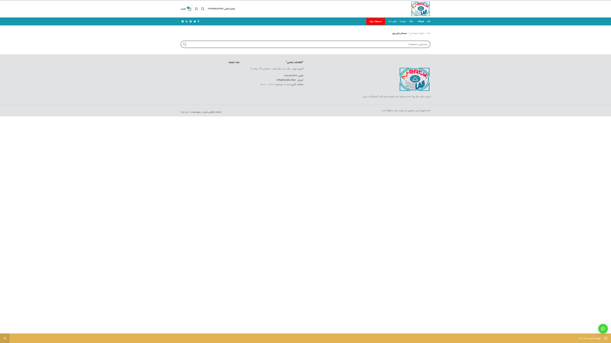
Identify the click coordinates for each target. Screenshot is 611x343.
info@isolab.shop (285, 80)
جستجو (185, 44)
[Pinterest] (191, 21)
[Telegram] (183, 21)
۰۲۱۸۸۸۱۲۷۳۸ (290, 76)
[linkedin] (187, 21)
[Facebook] (198, 21)
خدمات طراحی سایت (211, 112)
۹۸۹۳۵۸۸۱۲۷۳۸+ (216, 8)
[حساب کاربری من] (196, 9)
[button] (603, 328)
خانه (428, 33)
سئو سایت (195, 112)
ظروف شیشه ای (417, 33)
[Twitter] (195, 21)
